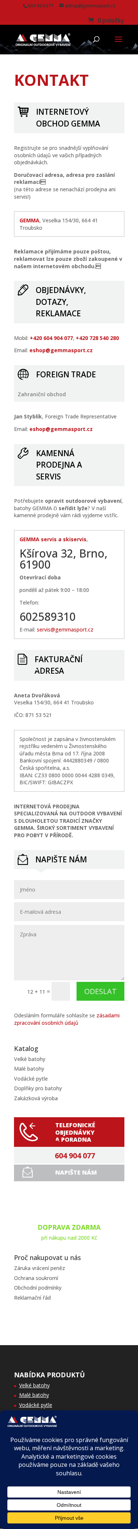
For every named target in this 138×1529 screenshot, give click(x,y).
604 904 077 (75, 1155)
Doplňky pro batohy (38, 1088)
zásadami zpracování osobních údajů (67, 1019)
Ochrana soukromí (36, 1278)
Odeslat (100, 991)
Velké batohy (29, 1058)
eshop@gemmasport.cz (61, 350)
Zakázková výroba (36, 1098)
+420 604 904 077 (51, 337)
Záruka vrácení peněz (39, 1268)
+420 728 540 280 (97, 337)
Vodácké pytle (31, 1078)
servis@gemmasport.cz (65, 629)
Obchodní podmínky (37, 1287)
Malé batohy (29, 1068)
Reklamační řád (32, 1297)
